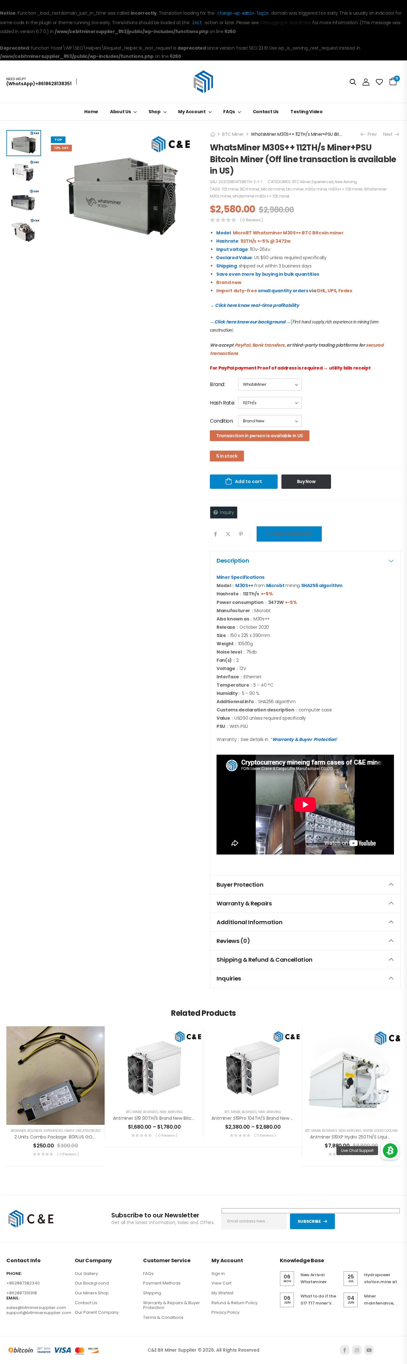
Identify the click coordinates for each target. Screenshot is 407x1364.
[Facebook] (215, 534)
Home (91, 111)
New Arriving (346, 181)
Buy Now (306, 481)
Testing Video (306, 111)
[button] (390, 1151)
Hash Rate (222, 402)
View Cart (221, 1283)
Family (69, 1130)
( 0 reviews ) (251, 220)
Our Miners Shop (92, 1293)
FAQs (229, 111)
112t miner (230, 189)
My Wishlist (222, 1293)
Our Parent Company (97, 1312)
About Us (120, 111)
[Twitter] (228, 534)
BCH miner (249, 189)
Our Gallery (86, 1274)
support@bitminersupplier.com (38, 1313)
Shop (154, 111)
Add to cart (248, 481)
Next (389, 134)
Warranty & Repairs (244, 903)
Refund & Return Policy (234, 1303)
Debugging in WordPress (285, 22)
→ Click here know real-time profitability (254, 305)
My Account (192, 111)
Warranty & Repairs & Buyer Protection (171, 1305)
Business (34, 1130)
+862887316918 (21, 1293)
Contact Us (266, 111)
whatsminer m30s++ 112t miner (260, 196)
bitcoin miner (273, 189)
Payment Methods (162, 1283)
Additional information (249, 922)
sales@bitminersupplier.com (36, 1308)
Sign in (218, 1274)
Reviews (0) (233, 941)
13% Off (61, 147)
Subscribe (309, 1221)
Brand (217, 384)
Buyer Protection (240, 885)
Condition (221, 421)
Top (58, 139)
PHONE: (14, 1273)
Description (233, 560)
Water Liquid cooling (380, 1130)
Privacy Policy (225, 1312)
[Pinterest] (241, 534)
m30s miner (316, 189)
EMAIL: (12, 1298)
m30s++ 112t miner (345, 189)
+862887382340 (23, 1283)
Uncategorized (88, 1130)
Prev (370, 134)
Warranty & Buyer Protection (304, 739)
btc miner (295, 189)
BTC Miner (233, 134)
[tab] (305, 560)
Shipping (152, 1293)
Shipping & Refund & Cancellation (265, 960)
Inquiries (229, 978)
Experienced (323, 181)
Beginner (18, 1130)
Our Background (92, 1283)
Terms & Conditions (163, 1317)
